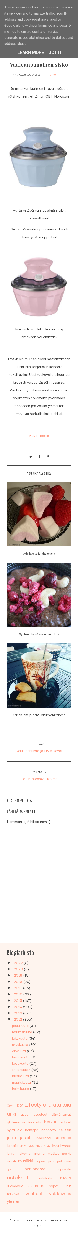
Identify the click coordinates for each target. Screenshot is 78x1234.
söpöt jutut (60, 1185)
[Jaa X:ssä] (30, 456)
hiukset (65, 1122)
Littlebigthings (34, 1220)
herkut (52, 75)
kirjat (23, 1145)
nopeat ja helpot (49, 1161)
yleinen (13, 1200)
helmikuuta (21, 1088)
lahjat (11, 1153)
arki (11, 1113)
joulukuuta (21, 1025)
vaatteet (34, 1193)
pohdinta (45, 1178)
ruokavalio (15, 1185)
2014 (18, 1006)
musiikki (25, 1160)
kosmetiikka (39, 1144)
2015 (18, 1000)
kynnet (65, 1145)
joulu (11, 1137)
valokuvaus (60, 1193)
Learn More (31, 52)
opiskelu (64, 1169)
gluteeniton (16, 1122)
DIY (20, 1105)
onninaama (35, 1168)
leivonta (25, 1153)
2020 (19, 969)
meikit (66, 1153)
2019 (18, 975)
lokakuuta (20, 1038)
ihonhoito (48, 1130)
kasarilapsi (43, 1137)
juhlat (25, 1137)
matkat (53, 1153)
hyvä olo (14, 1130)
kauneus (63, 1137)
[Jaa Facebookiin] (39, 456)
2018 (18, 981)
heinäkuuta (21, 1057)
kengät (12, 1145)
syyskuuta (20, 1044)
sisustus (36, 1185)
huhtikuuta (21, 1076)
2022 (19, 962)
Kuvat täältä (39, 435)
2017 (18, 987)
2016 (18, 994)
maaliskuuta (22, 1082)
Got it (55, 52)
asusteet (40, 1114)
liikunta (39, 1153)
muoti (11, 1161)
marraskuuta (22, 1032)
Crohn (11, 1105)
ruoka (65, 1177)
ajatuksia (60, 1103)
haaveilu (34, 1122)
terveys (13, 1193)
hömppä (31, 1130)
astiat (25, 1114)
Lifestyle (35, 1103)
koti (55, 1144)
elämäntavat (61, 1114)
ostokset (18, 1176)
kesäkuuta (20, 1063)
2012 (18, 1019)
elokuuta (19, 1050)
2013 (18, 1013)
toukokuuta (21, 1069)
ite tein (65, 1130)
